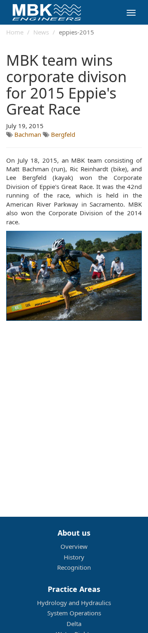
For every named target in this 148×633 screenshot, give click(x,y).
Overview (74, 546)
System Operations (74, 613)
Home (14, 32)
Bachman (28, 134)
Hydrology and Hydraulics (74, 602)
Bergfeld (63, 134)
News (41, 32)
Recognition (74, 567)
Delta (74, 623)
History (74, 557)
